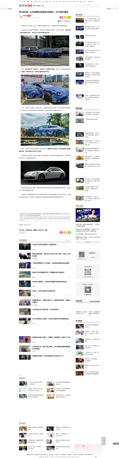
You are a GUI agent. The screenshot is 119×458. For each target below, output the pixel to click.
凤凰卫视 (35, 1)
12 (70, 277)
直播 (31, 1)
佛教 (74, 1)
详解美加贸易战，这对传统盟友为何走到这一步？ (48, 356)
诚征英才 (57, 454)
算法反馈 (69, 240)
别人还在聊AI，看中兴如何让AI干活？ (87, 234)
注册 (89, 1)
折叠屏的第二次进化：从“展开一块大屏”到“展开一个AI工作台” (88, 238)
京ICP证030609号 (88, 454)
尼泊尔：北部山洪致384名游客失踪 (43, 291)
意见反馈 (75, 454)
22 (70, 342)
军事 (64, 1)
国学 (77, 1)
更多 (84, 1)
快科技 (24, 15)
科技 (60, 1)
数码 (81, 1)
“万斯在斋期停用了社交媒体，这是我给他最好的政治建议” (51, 263)
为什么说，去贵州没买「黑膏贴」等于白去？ (32, 230)
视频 (28, 1)
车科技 (38, 5)
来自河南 (31, 17)
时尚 (50, 1)
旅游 (70, 1)
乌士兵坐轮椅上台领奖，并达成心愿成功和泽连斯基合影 (50, 319)
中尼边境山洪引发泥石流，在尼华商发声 (45, 309)
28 (70, 323)
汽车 (53, 1)
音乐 (93, 301)
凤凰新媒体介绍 (29, 454)
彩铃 (96, 301)
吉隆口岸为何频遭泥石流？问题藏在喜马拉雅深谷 (48, 272)
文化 (67, 1)
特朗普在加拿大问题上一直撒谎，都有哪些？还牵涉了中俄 (51, 337)
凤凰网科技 (92, 253)
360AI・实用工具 (65, 21)
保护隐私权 (63, 454)
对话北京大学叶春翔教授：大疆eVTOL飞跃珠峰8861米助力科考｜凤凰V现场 (87, 230)
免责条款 (69, 454)
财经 (40, 1)
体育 (47, 1)
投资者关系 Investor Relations (41, 454)
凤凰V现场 (79, 205)
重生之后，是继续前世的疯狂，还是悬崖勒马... (94, 313)
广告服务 (52, 454)
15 (70, 286)
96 (70, 351)
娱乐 (43, 1)
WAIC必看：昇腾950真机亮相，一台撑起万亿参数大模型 (87, 225)
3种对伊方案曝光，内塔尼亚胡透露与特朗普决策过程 (49, 282)
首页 (21, 1)
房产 (57, 1)
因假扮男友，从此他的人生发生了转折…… (81, 312)
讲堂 (91, 301)
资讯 (24, 1)
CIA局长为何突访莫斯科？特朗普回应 (44, 244)
